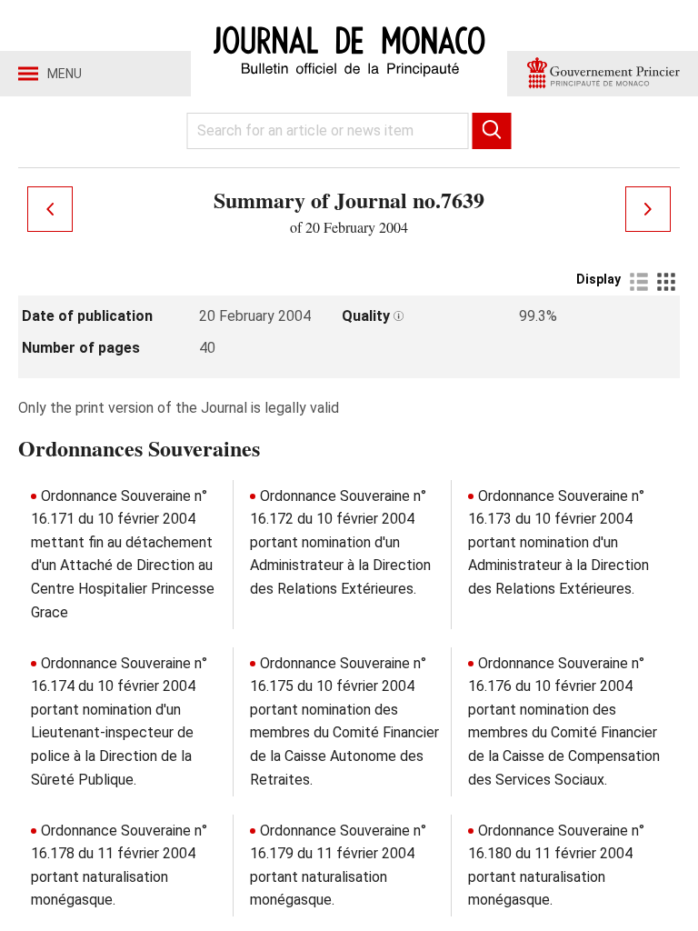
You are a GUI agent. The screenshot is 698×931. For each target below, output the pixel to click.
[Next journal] (648, 209)
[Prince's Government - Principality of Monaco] (602, 73)
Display (598, 279)
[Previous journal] (50, 209)
